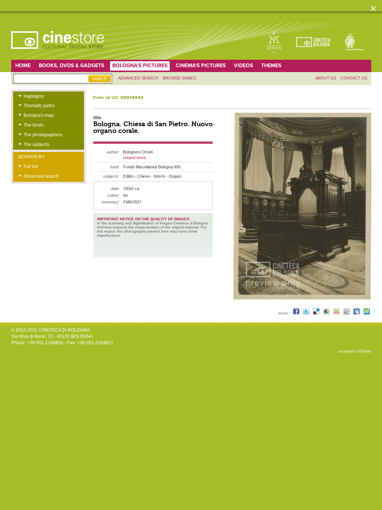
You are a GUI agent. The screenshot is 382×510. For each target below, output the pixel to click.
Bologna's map (39, 115)
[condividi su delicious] (316, 313)
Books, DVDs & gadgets (71, 65)
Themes (271, 65)
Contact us (354, 78)
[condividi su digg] (347, 313)
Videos (243, 65)
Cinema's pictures (201, 65)
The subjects (36, 144)
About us (325, 78)
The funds (34, 125)
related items (134, 157)
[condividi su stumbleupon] (367, 313)
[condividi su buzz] (327, 313)
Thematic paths (39, 105)
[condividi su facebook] (296, 313)
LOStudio (364, 351)
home (23, 65)
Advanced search (138, 78)
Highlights (34, 96)
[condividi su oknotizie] (337, 313)
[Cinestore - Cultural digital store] (58, 52)
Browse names (179, 78)
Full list (31, 166)
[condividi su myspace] (357, 313)
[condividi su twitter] (306, 313)
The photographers (43, 134)
